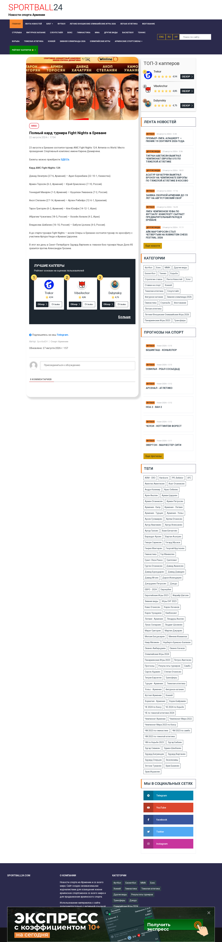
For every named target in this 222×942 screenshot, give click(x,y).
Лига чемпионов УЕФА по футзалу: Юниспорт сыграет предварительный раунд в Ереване (165, 216)
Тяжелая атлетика (154, 291)
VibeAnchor (82, 293)
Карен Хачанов (171, 607)
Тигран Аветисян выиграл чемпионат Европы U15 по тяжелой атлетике (163, 158)
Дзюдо (173, 583)
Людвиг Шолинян (173, 625)
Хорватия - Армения (155, 701)
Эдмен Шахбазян (172, 748)
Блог (188, 279)
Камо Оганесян (152, 607)
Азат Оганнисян (177, 483)
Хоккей (168, 285)
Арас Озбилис (171, 489)
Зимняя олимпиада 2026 (179, 297)
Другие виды (153, 151)
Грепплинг (172, 560)
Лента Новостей (174, 279)
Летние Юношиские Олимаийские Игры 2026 (167, 314)
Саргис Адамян (152, 672)
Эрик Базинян (172, 766)
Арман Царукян (169, 495)
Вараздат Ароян (153, 536)
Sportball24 (42, 341)
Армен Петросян (175, 501)
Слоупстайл (173, 291)
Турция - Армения (154, 683)
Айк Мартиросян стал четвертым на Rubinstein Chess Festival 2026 (167, 234)
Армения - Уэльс (175, 513)
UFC (189, 478)
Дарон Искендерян (172, 578)
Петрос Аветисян (182, 660)
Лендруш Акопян (175, 619)
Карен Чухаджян (153, 613)
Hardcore (163, 478)
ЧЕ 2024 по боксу (153, 707)
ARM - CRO (150, 478)
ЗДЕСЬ (65, 159)
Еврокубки (166, 589)
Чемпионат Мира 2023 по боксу (160, 724)
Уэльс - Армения (153, 689)
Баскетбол (150, 273)
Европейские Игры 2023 (157, 595)
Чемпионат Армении (155, 719)
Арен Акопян (151, 495)
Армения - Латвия (173, 507)
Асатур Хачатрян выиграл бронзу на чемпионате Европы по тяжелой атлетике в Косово (167, 177)
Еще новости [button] (152, 245)
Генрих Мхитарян (153, 548)
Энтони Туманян (153, 766)
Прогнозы (149, 666)
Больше (124, 317)
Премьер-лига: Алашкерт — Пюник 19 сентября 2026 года (165, 140)
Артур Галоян (151, 530)
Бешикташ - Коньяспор (161, 350)
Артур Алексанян (173, 525)
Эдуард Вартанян (176, 754)
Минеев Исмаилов (178, 636)
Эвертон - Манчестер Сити (163, 445)
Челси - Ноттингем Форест (164, 426)
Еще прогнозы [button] (153, 456)
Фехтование (180, 303)
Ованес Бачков (177, 648)
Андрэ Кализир (152, 489)
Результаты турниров (169, 666)
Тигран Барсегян (153, 677)
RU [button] (169, 36)
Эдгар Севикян (152, 748)
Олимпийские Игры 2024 (157, 654)
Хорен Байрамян (177, 701)
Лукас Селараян (153, 625)
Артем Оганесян (174, 519)
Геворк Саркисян (153, 542)
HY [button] (176, 36)
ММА (167, 267)
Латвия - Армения (154, 619)
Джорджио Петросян (155, 583)
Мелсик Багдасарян (155, 636)
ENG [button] (161, 36)
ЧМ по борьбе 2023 (154, 742)
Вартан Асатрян (173, 536)
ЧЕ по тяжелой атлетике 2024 (159, 713)
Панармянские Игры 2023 (157, 320)
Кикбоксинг (171, 613)
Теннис (162, 273)
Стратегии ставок (153, 279)
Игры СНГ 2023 (169, 601)
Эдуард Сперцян (153, 760)
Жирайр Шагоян (180, 595)
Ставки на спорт (153, 285)
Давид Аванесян (174, 566)
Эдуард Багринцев (154, 754)
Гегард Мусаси (173, 542)
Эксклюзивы (172, 760)
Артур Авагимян (153, 525)
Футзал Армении (153, 695)
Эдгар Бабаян (175, 742)
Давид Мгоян (151, 578)
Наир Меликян (152, 642)
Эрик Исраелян (152, 771)
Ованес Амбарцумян (155, 648)
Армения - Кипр (153, 507)
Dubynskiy (115, 293)
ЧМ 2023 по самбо (181, 730)
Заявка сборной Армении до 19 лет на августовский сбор (167, 197)
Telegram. (63, 334)
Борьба (174, 273)
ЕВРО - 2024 (151, 589)
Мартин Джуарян (173, 630)
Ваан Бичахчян (169, 530)
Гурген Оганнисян (153, 566)
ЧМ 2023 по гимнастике (156, 730)
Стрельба (165, 303)
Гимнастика (150, 303)
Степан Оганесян (172, 672)
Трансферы (180, 320)
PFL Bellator (177, 478)
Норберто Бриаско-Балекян (177, 642)
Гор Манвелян (167, 554)
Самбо (187, 666)
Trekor (49, 293)
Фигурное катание (154, 297)
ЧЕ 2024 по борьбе (175, 707)
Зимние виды (151, 601)
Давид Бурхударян (154, 572)
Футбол (150, 134)
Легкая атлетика (153, 308)
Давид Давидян (176, 572)
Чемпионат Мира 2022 (180, 719)
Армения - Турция (154, 513)
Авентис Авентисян (155, 483)
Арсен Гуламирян (153, 519)
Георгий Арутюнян (175, 548)
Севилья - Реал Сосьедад (163, 369)
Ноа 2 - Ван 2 (154, 407)
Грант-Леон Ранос (154, 560)
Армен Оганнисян (154, 501)
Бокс (158, 267)
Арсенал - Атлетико (159, 388)
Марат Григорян (153, 630)
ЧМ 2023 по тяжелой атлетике (160, 736)
